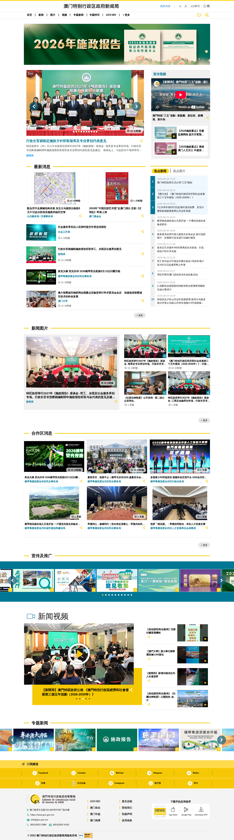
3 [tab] (109, 595)
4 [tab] (112, 595)
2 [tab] (105, 595)
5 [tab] (115, 595)
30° (197, 6)
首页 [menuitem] (29, 15)
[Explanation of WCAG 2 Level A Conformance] (85, 835)
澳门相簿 (95, 820)
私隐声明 (127, 814)
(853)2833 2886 (38, 824)
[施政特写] (159, 739)
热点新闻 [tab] (160, 171)
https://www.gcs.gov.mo (42, 815)
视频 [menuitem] (64, 15)
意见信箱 (127, 801)
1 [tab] (102, 595)
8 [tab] (125, 595)
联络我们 (127, 807)
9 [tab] (128, 595)
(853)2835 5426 (61, 824)
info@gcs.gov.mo (39, 820)
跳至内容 (165, 6)
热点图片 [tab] (179, 171)
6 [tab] (118, 595)
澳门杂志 (95, 807)
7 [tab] (121, 595)
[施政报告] (117, 739)
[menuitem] (41, 15)
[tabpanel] (117, 580)
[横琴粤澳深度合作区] (200, 739)
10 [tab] (131, 595)
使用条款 (127, 820)
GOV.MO (95, 801)
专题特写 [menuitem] (94, 15)
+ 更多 (140, 315)
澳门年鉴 (95, 814)
